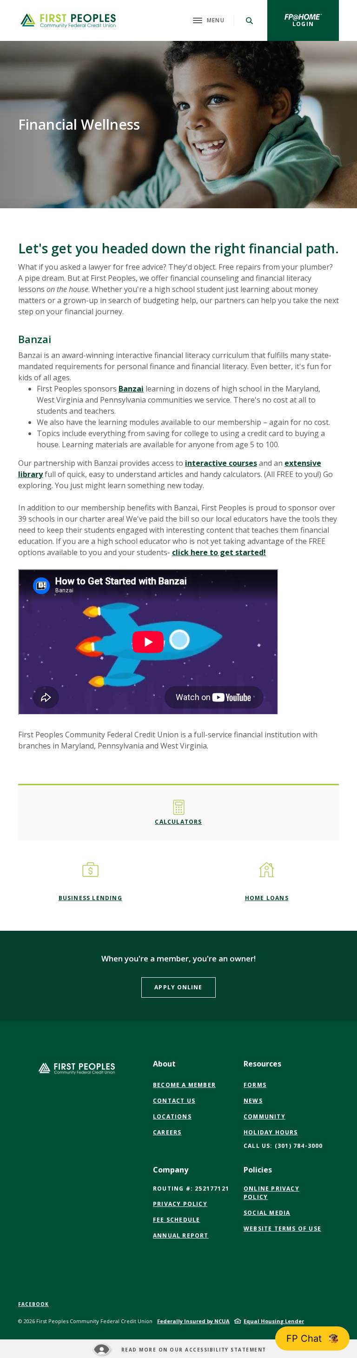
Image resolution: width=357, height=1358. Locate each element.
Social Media (267, 1213)
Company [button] (170, 1170)
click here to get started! (219, 552)
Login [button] (315, 24)
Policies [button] (258, 1170)
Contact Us (174, 1101)
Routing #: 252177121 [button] (191, 1188)
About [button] (164, 1064)
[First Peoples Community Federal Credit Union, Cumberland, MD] (68, 21)
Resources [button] (262, 1064)
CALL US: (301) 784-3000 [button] (283, 1146)
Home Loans (267, 898)
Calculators (178, 822)
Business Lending (90, 898)
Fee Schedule (176, 1220)
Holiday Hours (271, 1132)
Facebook (33, 1304)
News (253, 1101)
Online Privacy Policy (272, 1193)
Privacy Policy (180, 1204)
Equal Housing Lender (274, 1321)
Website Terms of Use (282, 1229)
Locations (172, 1116)
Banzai (131, 389)
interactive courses (221, 463)
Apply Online (184, 987)
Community (264, 1116)
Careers (167, 1132)
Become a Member (184, 1085)
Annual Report (181, 1235)
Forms (255, 1085)
